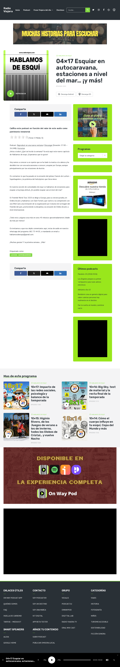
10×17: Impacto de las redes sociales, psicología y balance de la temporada (43, 393)
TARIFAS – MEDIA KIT (12, 622)
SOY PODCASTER (40, 598)
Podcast (26, 10)
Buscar (87, 10)
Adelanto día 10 (84, 289)
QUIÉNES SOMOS (10, 604)
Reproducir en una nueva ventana (30, 145)
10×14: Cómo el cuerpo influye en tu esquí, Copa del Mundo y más (101, 423)
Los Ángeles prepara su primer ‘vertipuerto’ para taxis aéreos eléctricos (89, 282)
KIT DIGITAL (38, 616)
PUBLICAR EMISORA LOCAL (44, 643)
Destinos (60, 10)
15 (44, 660)
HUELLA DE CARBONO (13, 616)
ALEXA (6, 637)
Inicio (17, 10)
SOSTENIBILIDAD (98, 628)
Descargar (48, 145)
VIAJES (93, 598)
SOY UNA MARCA (39, 610)
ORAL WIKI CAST (68, 628)
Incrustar (21, 148)
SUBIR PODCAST (39, 637)
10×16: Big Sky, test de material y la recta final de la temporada (102, 392)
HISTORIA (95, 604)
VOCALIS (65, 598)
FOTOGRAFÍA (96, 610)
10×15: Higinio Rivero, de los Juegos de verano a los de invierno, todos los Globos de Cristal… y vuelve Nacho (44, 428)
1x (114, 660)
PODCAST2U (67, 604)
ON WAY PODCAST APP (13, 598)
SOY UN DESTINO (40, 604)
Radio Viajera (8, 10)
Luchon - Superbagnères (21, 255)
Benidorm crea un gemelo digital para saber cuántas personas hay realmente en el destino (92, 297)
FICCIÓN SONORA (98, 634)
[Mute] (107, 659)
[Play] (51, 659)
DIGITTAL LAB (67, 616)
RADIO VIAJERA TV (69, 622)
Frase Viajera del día (42, 10)
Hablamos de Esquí (65, 56)
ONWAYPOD (67, 610)
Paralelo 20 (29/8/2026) (87, 274)
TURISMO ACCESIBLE (99, 622)
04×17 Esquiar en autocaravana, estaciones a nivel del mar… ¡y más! (20, 659)
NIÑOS (93, 616)
